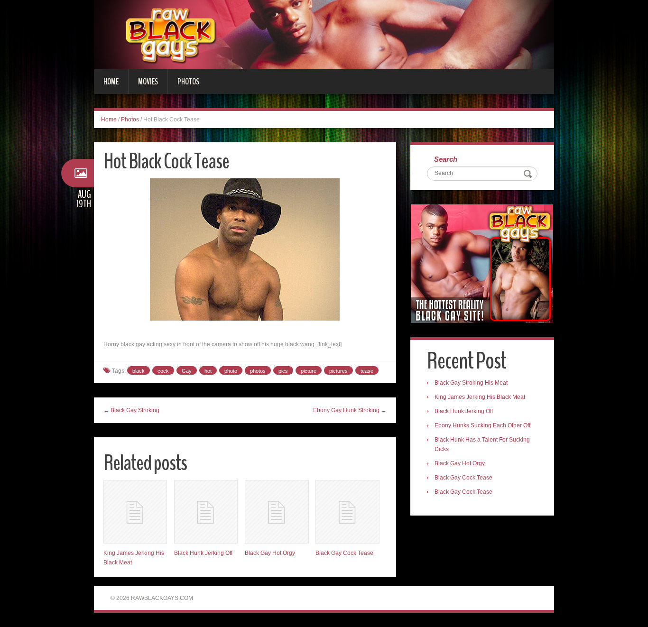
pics (283, 371)
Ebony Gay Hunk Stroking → (350, 410)
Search (445, 159)
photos (258, 371)
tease (367, 371)
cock (163, 371)
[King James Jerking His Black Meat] (135, 512)
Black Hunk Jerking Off (203, 553)
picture (308, 371)
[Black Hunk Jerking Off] (206, 512)
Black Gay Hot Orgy (270, 553)
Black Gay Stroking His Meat (471, 382)
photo (230, 371)
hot (208, 371)
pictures (338, 371)
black (138, 371)
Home (111, 81)
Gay (187, 371)
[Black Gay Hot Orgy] (276, 512)
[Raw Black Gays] (324, 34)
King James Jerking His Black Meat (480, 397)
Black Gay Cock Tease (344, 553)
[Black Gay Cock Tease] (347, 512)
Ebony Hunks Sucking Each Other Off (482, 425)
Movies (148, 81)
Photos (188, 81)
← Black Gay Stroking (131, 410)
